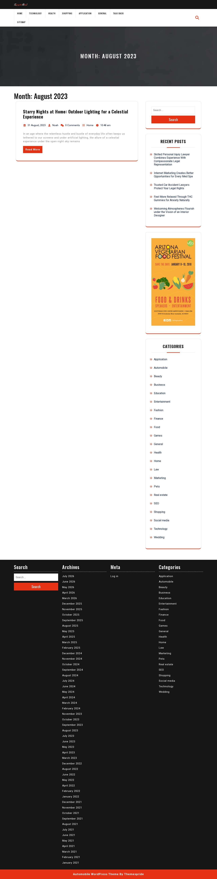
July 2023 (68, 735)
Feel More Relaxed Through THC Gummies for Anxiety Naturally (173, 198)
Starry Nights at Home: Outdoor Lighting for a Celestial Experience (75, 114)
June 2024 (68, 686)
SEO (156, 503)
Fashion (158, 410)
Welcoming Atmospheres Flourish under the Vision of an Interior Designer (174, 212)
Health (51, 13)
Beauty (158, 376)
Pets (157, 486)
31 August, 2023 (37, 125)
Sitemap (21, 22)
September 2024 (72, 669)
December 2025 (72, 603)
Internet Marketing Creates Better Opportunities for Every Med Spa (174, 174)
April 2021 (68, 846)
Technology (35, 13)
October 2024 (70, 664)
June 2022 (68, 774)
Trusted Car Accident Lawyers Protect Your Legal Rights (171, 186)
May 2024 (68, 691)
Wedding (159, 537)
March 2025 (69, 642)
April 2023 (68, 752)
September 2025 (72, 620)
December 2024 (72, 653)
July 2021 (68, 829)
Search (173, 119)
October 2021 (70, 813)
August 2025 (70, 625)
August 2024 (70, 675)
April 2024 (68, 697)
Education (159, 393)
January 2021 (70, 862)
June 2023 (68, 741)
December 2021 (72, 802)
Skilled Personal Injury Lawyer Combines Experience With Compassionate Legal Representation (172, 159)
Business (159, 384)
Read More (32, 149)
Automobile (160, 367)
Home (19, 13)
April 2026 (68, 592)
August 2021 (70, 824)
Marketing (160, 478)
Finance (158, 418)
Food (157, 427)
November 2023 (72, 713)
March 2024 (69, 702)
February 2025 (71, 647)
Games (158, 435)
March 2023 (69, 757)
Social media (161, 520)
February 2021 (71, 857)
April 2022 (68, 785)
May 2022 (68, 780)
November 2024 (72, 658)
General (102, 13)
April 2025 (68, 636)
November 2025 (72, 609)
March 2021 (69, 851)
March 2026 (69, 598)
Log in (114, 576)
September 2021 (72, 818)
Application (85, 13)
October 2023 (70, 719)
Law (156, 469)
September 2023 (72, 724)
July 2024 (68, 680)
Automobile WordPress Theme (96, 874)
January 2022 (70, 796)
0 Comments (72, 125)
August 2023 (70, 730)
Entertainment (162, 401)
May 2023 (68, 746)
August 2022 (70, 769)
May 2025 (68, 631)
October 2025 (70, 614)
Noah (55, 125)
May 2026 (68, 587)
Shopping (67, 13)
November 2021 (72, 807)
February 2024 (71, 708)
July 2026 (68, 576)
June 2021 (68, 835)
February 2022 (71, 791)
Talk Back (118, 13)
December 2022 (72, 763)
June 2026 (68, 581)
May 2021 (68, 840)
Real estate (160, 495)
